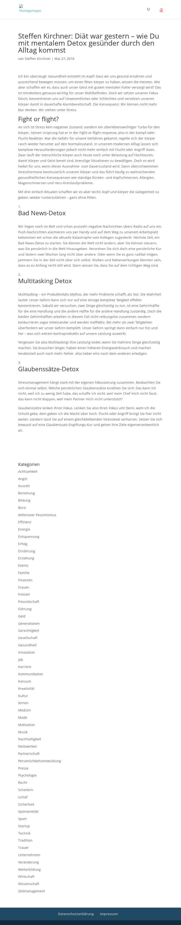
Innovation (26, 652)
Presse (23, 768)
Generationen (29, 623)
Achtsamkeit (27, 471)
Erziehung (26, 558)
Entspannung (28, 536)
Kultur (23, 696)
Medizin (24, 710)
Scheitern (25, 790)
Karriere (24, 666)
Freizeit (24, 594)
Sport (22, 818)
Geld (21, 616)
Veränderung (28, 862)
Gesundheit (27, 645)
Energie (24, 529)
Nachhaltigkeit (29, 739)
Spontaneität (28, 811)
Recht (22, 782)
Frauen (23, 587)
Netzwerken (27, 746)
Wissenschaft (28, 884)
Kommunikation (30, 674)
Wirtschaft (26, 876)
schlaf (23, 797)
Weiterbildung (29, 869)
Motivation (26, 724)
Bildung (24, 500)
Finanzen (25, 580)
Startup (24, 826)
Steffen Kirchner (38, 58)
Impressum (24, 452)
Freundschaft (28, 601)
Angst (22, 478)
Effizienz (24, 522)
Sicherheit (26, 804)
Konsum (24, 681)
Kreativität (26, 688)
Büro (22, 507)
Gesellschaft (27, 638)
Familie (23, 572)
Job (20, 659)
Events (23, 565)
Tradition (25, 840)
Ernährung (26, 551)
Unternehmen (29, 855)
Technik (24, 833)
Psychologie (27, 775)
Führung (25, 609)
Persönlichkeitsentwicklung (39, 761)
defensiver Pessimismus (37, 515)
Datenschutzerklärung (60, 452)
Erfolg (22, 544)
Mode (22, 717)
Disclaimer (39, 452)
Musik (23, 732)
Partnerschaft (29, 753)
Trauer (23, 847)
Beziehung (26, 493)
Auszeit (24, 486)
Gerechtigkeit (28, 630)
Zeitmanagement (31, 891)
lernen (23, 703)
